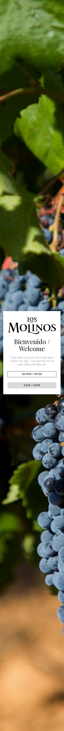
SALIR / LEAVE (32, 385)
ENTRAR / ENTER (32, 374)
